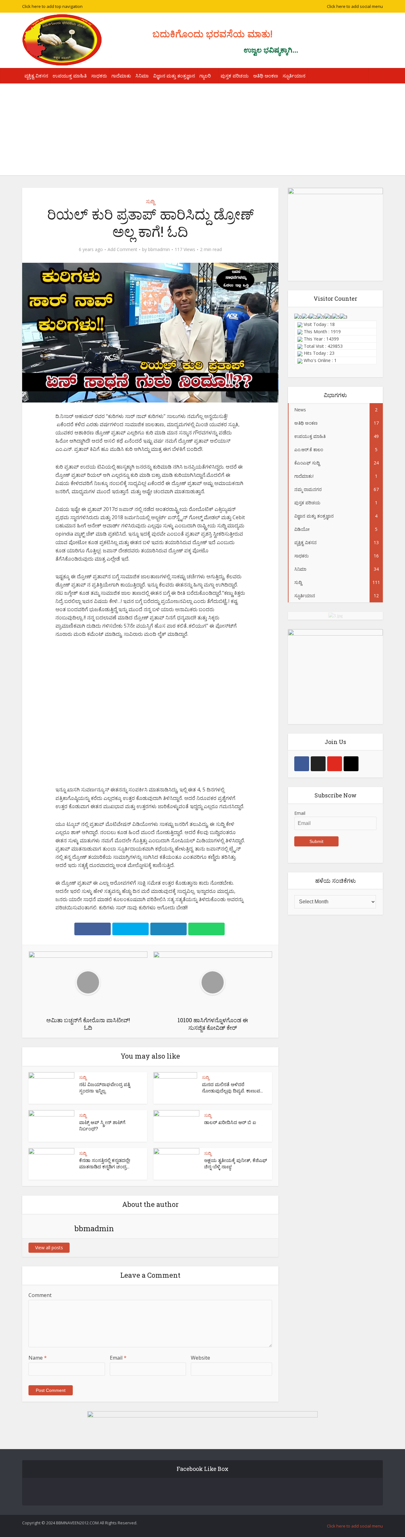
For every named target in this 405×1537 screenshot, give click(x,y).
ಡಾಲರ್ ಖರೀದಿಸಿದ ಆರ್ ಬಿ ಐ (230, 1122)
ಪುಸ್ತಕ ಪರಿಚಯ (235, 75)
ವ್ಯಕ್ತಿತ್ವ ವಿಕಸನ (36, 75)
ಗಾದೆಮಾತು (121, 75)
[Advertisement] (202, 131)
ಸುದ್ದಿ (150, 201)
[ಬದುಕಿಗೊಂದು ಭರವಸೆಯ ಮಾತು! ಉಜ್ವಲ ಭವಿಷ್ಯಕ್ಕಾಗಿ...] (62, 39)
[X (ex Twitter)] (318, 763)
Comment (40, 1295)
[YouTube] (334, 763)
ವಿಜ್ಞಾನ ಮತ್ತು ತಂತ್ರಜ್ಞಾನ (174, 75)
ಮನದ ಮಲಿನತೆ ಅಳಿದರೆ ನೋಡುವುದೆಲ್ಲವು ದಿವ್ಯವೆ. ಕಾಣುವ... (232, 1087)
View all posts (49, 1248)
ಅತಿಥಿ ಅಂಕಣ (265, 75)
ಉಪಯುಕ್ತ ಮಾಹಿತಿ (70, 75)
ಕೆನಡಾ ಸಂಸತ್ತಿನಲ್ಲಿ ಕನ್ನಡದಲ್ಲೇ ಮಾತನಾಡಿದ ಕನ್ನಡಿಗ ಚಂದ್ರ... (104, 1163)
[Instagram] (351, 763)
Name (37, 1357)
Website (200, 1357)
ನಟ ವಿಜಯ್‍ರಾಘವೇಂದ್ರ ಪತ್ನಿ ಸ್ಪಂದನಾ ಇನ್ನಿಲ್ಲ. (104, 1087)
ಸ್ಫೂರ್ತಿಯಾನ (294, 75)
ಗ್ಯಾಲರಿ (205, 75)
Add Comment (122, 249)
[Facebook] (301, 763)
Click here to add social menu (355, 6)
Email (118, 1357)
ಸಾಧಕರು (99, 75)
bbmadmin (159, 249)
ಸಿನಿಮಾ (142, 75)
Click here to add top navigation (52, 6)
